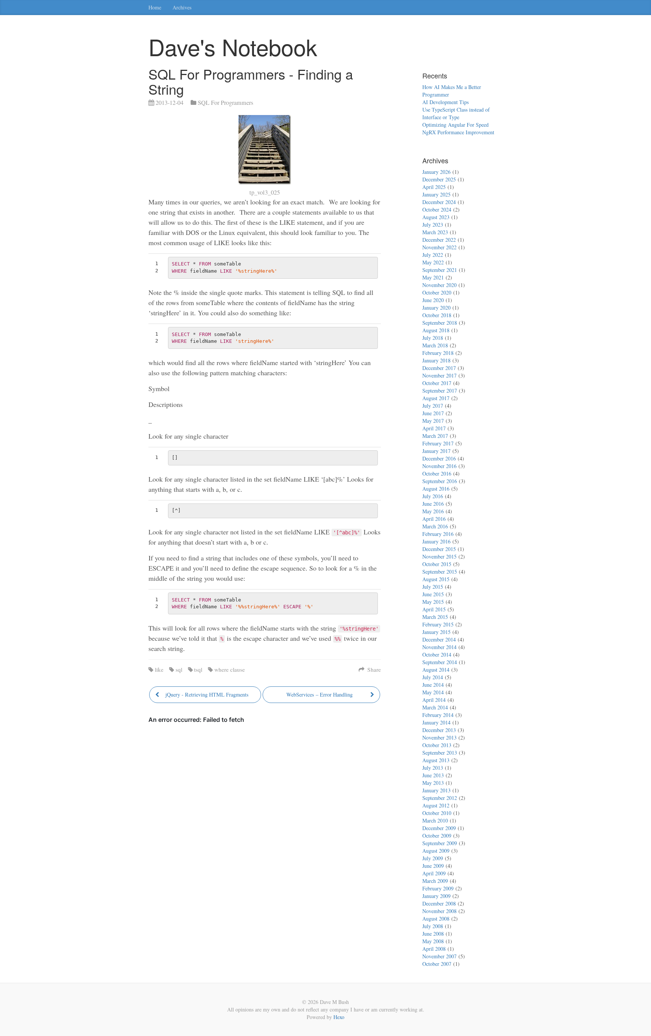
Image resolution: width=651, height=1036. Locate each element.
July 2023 (432, 224)
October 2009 (436, 835)
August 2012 (435, 805)
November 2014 (439, 647)
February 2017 (438, 443)
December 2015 (439, 549)
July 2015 (432, 586)
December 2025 (439, 179)
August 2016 (435, 488)
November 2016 (439, 466)
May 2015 (433, 601)
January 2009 (436, 895)
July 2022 (432, 254)
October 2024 (436, 209)
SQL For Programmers (225, 102)
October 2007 (436, 963)
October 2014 (436, 654)
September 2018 (439, 322)
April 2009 (434, 873)
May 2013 (433, 782)
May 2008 (433, 941)
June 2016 (433, 503)
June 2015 (433, 594)
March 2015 (435, 616)
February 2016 (438, 533)
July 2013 (432, 767)
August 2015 (435, 579)
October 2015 (436, 564)
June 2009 (433, 865)
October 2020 (436, 292)
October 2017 (436, 383)
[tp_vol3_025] (264, 149)
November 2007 (439, 956)
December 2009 (439, 828)
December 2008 (439, 903)
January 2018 (436, 360)
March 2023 (435, 232)
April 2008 (434, 948)
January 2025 (436, 194)
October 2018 (436, 315)
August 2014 (435, 669)
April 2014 (434, 699)
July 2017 (432, 405)
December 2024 (439, 202)
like (159, 669)
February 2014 (438, 714)
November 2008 (439, 911)
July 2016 (432, 496)
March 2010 (435, 820)
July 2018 (432, 337)
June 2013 (433, 775)
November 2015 (439, 556)
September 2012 (439, 797)
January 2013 (436, 790)
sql (179, 669)
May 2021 (433, 277)
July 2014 (432, 677)
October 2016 (436, 473)
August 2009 (435, 850)
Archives (182, 7)
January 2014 (436, 722)
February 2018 (438, 352)
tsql (198, 669)
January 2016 (436, 541)
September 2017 (439, 390)
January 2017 (436, 450)
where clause (229, 669)
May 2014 (433, 692)
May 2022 (433, 262)
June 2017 (433, 413)
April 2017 (434, 428)
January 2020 (436, 307)
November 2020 (439, 285)
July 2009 (432, 858)
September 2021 (439, 269)
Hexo (338, 1017)
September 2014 (439, 662)
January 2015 (436, 631)
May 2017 (433, 420)
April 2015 (434, 609)
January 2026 (436, 171)
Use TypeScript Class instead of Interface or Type (456, 113)
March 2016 (435, 526)
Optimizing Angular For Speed (455, 124)
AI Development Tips (445, 102)
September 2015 (439, 571)
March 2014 (435, 707)
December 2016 (439, 458)
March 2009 (435, 880)
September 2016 (439, 481)
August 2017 (435, 398)
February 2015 (438, 624)
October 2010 (436, 813)
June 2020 (433, 300)
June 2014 (433, 684)
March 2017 (435, 435)
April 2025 (434, 186)
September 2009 (439, 843)
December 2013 (439, 730)
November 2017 (439, 375)
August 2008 (435, 918)
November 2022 (439, 247)
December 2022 (439, 239)
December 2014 (439, 639)
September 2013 (439, 752)
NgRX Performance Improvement (458, 132)
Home (154, 7)
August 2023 (435, 217)
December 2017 (439, 367)
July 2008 (432, 926)
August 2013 (435, 760)
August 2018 (435, 330)
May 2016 (433, 511)
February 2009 (438, 888)
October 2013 (436, 745)
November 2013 (439, 737)
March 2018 (435, 345)
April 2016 (434, 518)
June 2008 (433, 933)
